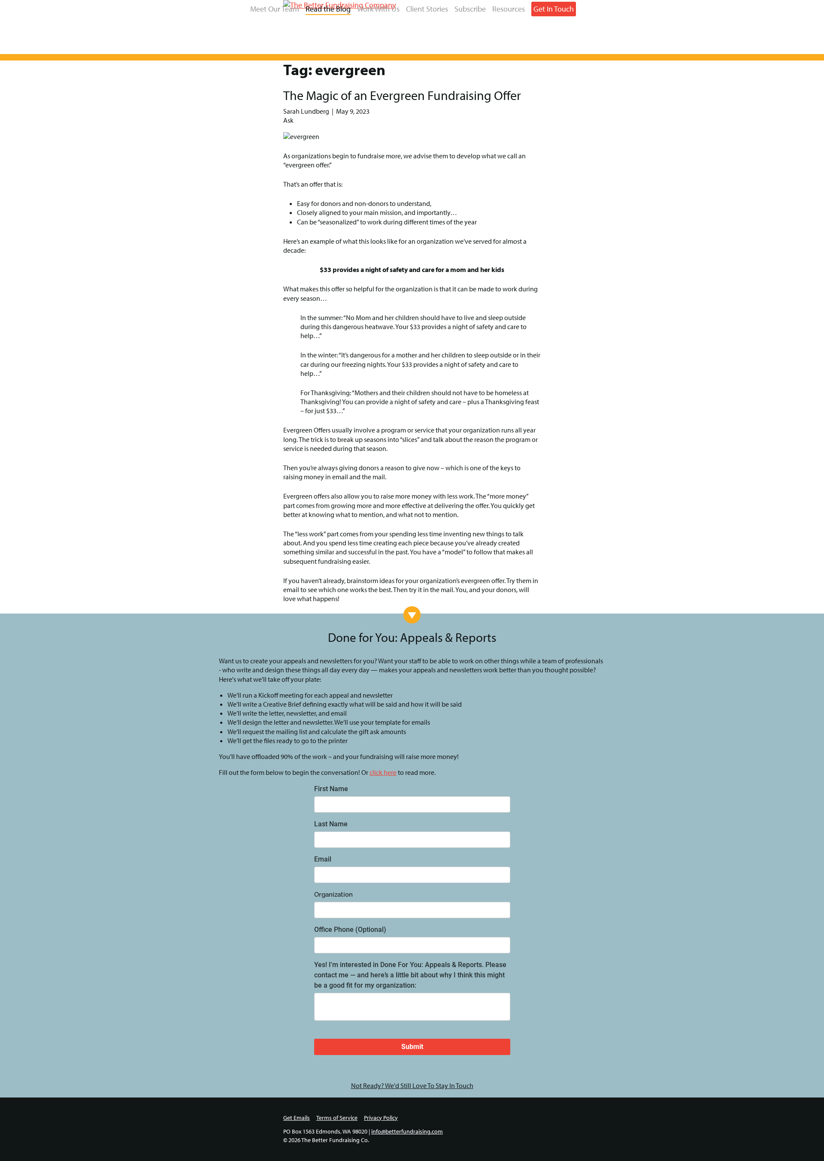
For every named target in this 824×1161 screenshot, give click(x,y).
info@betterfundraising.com (407, 1131)
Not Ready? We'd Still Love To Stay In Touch (412, 1085)
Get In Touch (553, 9)
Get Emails (296, 1118)
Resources (508, 9)
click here (383, 772)
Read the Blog (328, 9)
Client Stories (427, 9)
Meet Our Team (274, 9)
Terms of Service (336, 1118)
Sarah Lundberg (306, 111)
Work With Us (378, 9)
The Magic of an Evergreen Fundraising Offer (402, 95)
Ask (288, 120)
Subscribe (470, 9)
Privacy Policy (381, 1118)
